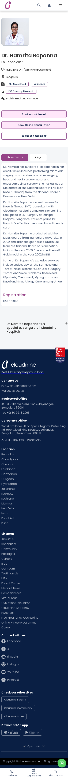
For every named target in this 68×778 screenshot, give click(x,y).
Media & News (10, 588)
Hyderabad (9, 484)
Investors (7, 612)
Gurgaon (7, 479)
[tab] (14, 157)
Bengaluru (8, 454)
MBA (4, 578)
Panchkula (8, 518)
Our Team (8, 568)
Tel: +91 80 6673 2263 (15, 412)
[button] (60, 5)
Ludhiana (7, 498)
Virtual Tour (9, 598)
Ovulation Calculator (15, 603)
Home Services (11, 593)
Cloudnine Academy (15, 607)
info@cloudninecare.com (18, 386)
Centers (6, 558)
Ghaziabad (9, 474)
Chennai (7, 464)
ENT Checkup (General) (21, 91)
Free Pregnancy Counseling (20, 617)
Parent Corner (10, 583)
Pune (4, 523)
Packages (8, 553)
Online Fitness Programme (18, 622)
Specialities (9, 544)
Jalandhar (8, 488)
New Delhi (7, 508)
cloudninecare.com (30, 761)
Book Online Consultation (34, 125)
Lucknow (7, 493)
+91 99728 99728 (12, 390)
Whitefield (39, 84)
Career (6, 627)
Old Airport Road (17, 84)
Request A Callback (34, 136)
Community (9, 549)
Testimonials (9, 573)
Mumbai (6, 503)
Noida (5, 513)
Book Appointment (34, 114)
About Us (7, 539)
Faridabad (8, 469)
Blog (4, 563)
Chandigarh (9, 459)
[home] (19, 5)
